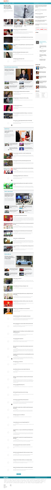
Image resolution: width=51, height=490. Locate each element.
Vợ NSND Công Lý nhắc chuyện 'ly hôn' (18, 58)
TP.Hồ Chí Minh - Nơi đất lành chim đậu (19, 238)
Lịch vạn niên (43, 94)
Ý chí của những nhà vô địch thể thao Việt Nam (20, 215)
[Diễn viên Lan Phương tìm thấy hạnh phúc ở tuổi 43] (8, 55)
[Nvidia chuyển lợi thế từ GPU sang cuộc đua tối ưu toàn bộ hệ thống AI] (7, 207)
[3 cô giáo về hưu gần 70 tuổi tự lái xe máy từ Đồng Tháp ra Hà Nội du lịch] (7, 144)
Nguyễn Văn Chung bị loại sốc (39, 13)
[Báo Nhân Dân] (25, 88)
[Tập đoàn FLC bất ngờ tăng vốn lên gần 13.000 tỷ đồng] (24, 74)
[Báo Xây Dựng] (40, 88)
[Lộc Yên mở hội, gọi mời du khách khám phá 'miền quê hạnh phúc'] (8, 233)
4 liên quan (17, 348)
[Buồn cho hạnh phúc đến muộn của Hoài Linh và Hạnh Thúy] (8, 447)
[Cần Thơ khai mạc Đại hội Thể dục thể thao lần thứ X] (8, 402)
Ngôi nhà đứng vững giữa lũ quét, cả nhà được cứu (20, 175)
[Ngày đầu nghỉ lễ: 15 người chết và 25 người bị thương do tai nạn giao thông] (8, 440)
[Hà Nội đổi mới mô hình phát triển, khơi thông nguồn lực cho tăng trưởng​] (7, 82)
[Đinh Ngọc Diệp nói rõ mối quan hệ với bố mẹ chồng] (8, 101)
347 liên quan (42, 48)
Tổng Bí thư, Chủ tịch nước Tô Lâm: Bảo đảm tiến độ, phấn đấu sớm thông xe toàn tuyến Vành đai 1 (41, 6)
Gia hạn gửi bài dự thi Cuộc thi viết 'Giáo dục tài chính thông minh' (28, 207)
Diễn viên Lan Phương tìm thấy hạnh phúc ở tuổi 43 (20, 52)
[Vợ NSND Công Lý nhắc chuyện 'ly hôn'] (8, 61)
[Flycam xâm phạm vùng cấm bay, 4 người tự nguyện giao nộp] (8, 156)
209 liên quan (18, 92)
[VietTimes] (13, 356)
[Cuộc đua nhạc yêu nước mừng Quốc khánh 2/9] (8, 32)
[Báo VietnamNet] (25, 150)
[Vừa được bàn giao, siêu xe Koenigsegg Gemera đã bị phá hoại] (21, 269)
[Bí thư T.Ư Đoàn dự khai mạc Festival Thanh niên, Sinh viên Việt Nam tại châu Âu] (8, 171)
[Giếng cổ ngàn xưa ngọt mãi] (8, 281)
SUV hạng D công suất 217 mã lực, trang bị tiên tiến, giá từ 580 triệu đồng (9, 257)
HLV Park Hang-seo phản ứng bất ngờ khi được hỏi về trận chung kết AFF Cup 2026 (43, 87)
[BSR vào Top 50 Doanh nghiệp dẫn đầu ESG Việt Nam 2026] (7, 87)
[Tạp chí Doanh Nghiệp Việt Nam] (14, 121)
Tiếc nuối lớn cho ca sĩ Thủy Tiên (18, 361)
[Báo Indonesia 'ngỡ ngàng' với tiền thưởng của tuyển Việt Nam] (37, 77)
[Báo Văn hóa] (14, 154)
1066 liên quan (14, 270)
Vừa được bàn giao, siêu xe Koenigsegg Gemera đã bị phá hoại (28, 269)
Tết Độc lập (13, 479)
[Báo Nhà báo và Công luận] (14, 423)
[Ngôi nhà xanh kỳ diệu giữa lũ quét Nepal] (29, 21)
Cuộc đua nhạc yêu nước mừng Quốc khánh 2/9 (20, 29)
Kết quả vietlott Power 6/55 (33, 479)
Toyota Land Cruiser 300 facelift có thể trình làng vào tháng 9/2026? (28, 274)
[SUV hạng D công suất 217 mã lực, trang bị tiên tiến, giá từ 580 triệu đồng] (24, 261)
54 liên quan (17, 295)
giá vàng (10, 479)
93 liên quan (39, 14)
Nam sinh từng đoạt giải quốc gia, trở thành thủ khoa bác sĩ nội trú (28, 148)
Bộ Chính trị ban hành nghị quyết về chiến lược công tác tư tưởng (22, 452)
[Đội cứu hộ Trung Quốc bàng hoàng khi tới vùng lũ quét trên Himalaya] (37, 82)
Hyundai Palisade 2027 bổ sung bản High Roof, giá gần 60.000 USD (13, 274)
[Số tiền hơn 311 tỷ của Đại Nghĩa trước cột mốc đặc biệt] (8, 311)
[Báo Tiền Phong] (14, 170)
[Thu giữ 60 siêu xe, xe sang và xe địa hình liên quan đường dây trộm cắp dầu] (8, 432)
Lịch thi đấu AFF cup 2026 (17, 479)
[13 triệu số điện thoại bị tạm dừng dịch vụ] (21, 211)
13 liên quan (18, 423)
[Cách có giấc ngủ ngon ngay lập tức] (8, 341)
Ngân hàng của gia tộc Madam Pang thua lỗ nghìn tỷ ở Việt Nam (42, 68)
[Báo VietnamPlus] (14, 225)
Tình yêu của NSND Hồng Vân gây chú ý (19, 384)
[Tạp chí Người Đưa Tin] (4, 9)
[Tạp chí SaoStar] (14, 53)
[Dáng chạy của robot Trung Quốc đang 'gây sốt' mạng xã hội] (7, 211)
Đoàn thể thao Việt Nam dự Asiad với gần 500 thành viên (21, 369)
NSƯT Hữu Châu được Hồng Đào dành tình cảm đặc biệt (21, 91)
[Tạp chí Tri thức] (5, 71)
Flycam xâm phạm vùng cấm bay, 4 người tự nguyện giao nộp (22, 153)
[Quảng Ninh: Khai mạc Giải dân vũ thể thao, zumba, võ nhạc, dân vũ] (8, 304)
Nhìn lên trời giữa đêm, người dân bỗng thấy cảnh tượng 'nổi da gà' (23, 37)
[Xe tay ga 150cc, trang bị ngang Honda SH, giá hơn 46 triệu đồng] (8, 123)
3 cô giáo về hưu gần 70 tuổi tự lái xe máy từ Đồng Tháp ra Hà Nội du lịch (14, 144)
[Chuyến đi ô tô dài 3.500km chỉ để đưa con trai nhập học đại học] (8, 462)
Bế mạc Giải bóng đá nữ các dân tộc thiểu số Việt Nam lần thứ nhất (23, 323)
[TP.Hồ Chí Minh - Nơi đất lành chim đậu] (8, 241)
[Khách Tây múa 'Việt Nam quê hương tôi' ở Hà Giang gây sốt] (37, 55)
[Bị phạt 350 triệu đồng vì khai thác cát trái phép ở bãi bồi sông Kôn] (8, 470)
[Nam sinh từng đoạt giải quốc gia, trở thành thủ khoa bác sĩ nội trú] (21, 148)
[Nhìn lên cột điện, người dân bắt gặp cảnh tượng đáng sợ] (24, 11)
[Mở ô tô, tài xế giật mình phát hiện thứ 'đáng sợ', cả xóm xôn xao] (8, 116)
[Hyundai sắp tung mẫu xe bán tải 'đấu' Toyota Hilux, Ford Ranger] (7, 269)
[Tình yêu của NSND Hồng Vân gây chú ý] (8, 387)
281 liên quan (8, 71)
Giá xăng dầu (43, 95)
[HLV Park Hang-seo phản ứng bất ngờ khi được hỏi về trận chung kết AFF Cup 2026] (37, 87)
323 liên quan (18, 225)
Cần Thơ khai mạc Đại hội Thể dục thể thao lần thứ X (20, 399)
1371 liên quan (17, 439)
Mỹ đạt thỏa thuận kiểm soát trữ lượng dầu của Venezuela (21, 316)
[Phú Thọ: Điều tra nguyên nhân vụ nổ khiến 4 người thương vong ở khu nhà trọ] (8, 410)
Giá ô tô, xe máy (37, 94)
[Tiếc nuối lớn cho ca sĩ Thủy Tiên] (8, 364)
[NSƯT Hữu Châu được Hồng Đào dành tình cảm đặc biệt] (8, 94)
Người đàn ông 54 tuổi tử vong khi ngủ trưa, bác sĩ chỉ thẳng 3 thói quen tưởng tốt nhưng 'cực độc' (18, 26)
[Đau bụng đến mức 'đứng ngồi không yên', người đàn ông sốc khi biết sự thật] (8, 47)
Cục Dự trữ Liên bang (28, 479)
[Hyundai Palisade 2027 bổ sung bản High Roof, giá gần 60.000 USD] (7, 274)
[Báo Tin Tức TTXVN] (24, 83)
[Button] (46, 3)
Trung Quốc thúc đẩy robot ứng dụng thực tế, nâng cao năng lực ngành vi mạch (9, 195)
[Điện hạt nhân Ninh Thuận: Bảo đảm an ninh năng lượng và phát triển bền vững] (8, 226)
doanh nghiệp (5, 479)
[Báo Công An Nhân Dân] (38, 29)
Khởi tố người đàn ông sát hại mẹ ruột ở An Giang (20, 392)
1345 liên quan (18, 121)
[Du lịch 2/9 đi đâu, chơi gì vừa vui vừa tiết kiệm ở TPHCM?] (21, 144)
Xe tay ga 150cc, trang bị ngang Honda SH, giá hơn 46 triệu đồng (22, 120)
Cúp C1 (45, 479)
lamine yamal (21, 479)
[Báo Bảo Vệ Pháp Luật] (13, 348)
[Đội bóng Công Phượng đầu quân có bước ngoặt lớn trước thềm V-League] (8, 186)
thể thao (24, 479)
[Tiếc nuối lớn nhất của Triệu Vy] (8, 108)
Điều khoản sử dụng (5, 486)
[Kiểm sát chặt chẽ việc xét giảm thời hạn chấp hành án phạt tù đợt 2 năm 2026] (8, 349)
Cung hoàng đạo (37, 95)
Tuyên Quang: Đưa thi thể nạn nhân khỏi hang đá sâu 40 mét (22, 160)
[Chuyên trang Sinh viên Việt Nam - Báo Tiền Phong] (10, 212)
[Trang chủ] (6, 1)
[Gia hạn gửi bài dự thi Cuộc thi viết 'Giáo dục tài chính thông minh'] (21, 207)
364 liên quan (17, 370)
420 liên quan (18, 53)
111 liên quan (18, 453)
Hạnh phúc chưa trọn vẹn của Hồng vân (19, 414)
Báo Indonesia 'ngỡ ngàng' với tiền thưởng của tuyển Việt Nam (42, 77)
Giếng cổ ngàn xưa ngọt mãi (17, 278)
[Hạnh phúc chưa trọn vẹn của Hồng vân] (8, 417)
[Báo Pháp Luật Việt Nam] (13, 439)
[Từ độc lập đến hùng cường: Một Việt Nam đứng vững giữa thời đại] (21, 87)
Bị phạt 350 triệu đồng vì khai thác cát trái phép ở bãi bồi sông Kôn (23, 467)
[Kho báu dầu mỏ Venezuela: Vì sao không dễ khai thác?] (21, 82)
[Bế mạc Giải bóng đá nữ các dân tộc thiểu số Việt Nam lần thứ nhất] (8, 326)
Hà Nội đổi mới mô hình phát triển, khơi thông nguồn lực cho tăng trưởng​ (14, 82)
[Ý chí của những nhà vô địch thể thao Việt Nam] (8, 218)
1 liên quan (7, 9)
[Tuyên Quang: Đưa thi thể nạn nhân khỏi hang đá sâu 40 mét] (8, 163)
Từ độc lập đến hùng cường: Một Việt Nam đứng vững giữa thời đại (28, 87)
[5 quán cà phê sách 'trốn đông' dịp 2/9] (24, 136)
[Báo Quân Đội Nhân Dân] (14, 453)
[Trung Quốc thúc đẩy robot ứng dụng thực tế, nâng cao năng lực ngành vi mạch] (24, 199)
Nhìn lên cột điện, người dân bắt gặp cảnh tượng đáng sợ (8, 7)
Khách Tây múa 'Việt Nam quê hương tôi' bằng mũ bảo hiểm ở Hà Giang (14, 148)
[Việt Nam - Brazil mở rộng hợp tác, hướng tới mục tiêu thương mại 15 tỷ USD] (8, 379)
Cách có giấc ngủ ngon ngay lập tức (18, 338)
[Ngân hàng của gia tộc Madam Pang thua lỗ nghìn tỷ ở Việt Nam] (37, 67)
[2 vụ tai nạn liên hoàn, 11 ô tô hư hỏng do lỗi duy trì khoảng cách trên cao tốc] (8, 248)
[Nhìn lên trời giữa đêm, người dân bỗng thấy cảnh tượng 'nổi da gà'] (8, 40)
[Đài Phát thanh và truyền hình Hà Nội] (25, 212)
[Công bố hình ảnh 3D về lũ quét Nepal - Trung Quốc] (37, 51)
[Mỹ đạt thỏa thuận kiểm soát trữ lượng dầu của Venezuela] (8, 319)
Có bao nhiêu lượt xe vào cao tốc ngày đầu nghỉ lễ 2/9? (21, 422)
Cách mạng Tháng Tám (38, 479)
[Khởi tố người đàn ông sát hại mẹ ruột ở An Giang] (8, 395)
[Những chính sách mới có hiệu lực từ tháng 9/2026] (37, 72)
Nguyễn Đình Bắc (42, 479)
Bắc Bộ (8, 479)
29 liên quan (17, 409)
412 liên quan (28, 83)
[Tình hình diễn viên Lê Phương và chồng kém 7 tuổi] (8, 289)
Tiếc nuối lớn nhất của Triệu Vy (17, 105)
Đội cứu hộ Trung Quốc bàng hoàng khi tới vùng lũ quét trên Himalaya (43, 82)
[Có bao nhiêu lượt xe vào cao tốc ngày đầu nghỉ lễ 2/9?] (8, 425)
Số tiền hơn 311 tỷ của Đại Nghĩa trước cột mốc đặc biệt (21, 308)
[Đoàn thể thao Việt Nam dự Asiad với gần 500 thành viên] (8, 372)
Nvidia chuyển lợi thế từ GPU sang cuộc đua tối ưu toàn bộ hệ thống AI (14, 207)
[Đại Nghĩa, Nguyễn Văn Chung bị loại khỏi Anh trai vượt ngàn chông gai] (8, 21)
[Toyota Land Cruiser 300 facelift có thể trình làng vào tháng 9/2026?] (21, 274)
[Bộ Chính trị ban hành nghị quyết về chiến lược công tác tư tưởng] (8, 455)
